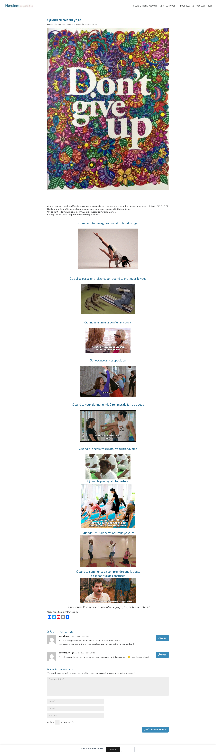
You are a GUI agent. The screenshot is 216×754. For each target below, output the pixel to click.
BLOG (210, 6)
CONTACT (200, 6)
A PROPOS (170, 6)
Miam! (113, 749)
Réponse (162, 638)
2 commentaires (90, 24)
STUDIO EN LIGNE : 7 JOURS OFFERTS (148, 6)
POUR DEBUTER (187, 6)
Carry (52, 24)
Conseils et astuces (74, 24)
